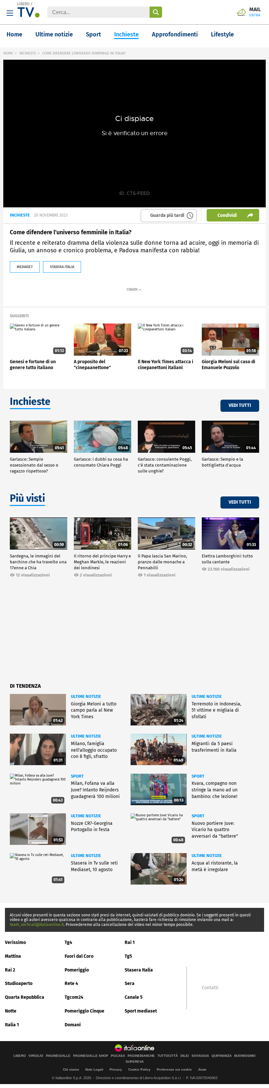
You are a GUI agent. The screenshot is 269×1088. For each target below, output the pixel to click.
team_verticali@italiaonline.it (37, 924)
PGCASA (118, 1055)
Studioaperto (18, 983)
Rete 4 (71, 983)
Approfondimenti (175, 34)
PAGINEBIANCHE (141, 1055)
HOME (8, 53)
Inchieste (126, 34)
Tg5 (128, 956)
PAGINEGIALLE (58, 1055)
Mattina (13, 956)
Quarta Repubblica (24, 997)
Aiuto (202, 1069)
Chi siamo (71, 1069)
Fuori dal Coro (79, 956)
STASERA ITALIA (62, 267)
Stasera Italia (139, 970)
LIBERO (23, 4)
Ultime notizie (54, 34)
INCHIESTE (27, 53)
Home (14, 34)
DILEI (184, 1055)
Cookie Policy (139, 1069)
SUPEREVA (135, 1061)
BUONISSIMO (245, 1055)
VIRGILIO (36, 1055)
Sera (129, 983)
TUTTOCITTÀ (167, 1055)
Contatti (210, 988)
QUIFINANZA (222, 1055)
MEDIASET (25, 267)
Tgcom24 (74, 997)
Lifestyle (222, 34)
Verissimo (15, 942)
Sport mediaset (141, 1011)
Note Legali (94, 1069)
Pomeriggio (77, 970)
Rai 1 (130, 942)
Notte (10, 1011)
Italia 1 (12, 1025)
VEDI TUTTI (240, 405)
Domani (73, 1025)
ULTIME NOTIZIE (86, 696)
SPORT (77, 776)
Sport (93, 34)
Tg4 (68, 942)
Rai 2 (10, 970)
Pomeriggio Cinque (84, 1011)
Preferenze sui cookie (174, 1069)
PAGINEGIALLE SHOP (90, 1055)
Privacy (116, 1069)
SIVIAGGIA (200, 1055)
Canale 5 (134, 997)
